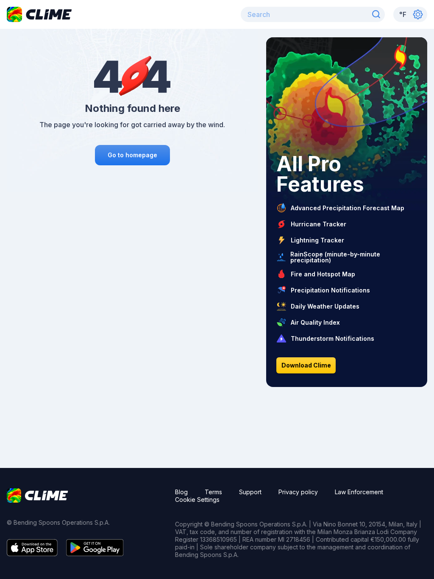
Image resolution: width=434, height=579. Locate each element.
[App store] (32, 553)
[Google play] (95, 553)
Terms (213, 491)
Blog (181, 491)
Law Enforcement (359, 491)
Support (250, 491)
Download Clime (306, 365)
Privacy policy (298, 491)
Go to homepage (132, 155)
